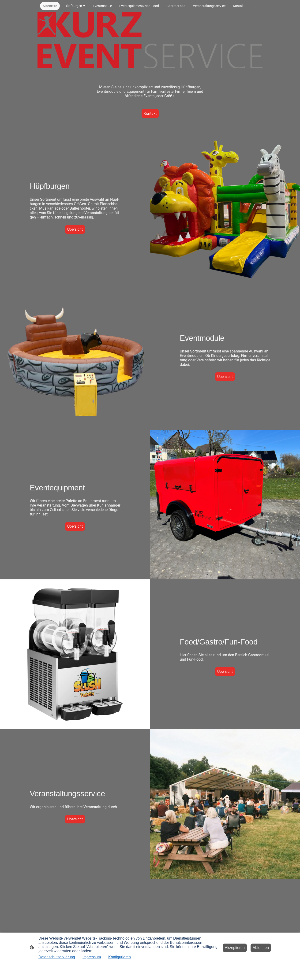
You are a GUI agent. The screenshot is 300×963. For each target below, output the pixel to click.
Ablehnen (261, 948)
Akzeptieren (235, 948)
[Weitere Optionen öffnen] (253, 6)
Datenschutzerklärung (56, 957)
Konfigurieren (119, 957)
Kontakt (150, 113)
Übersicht (75, 229)
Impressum (91, 957)
